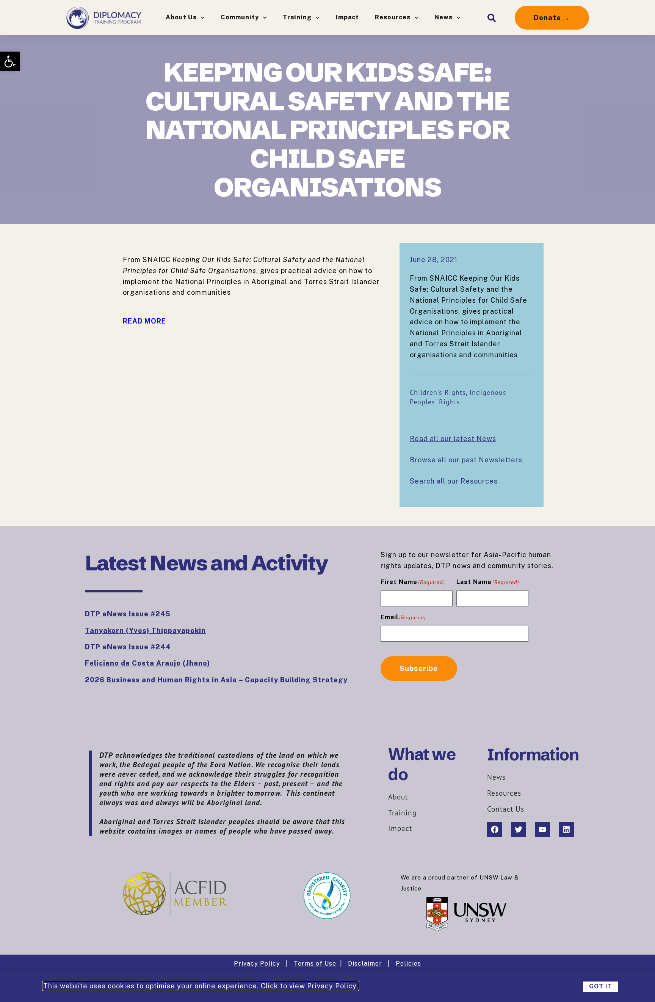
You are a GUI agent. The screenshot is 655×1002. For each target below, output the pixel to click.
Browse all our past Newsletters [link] (466, 460)
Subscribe (419, 668)
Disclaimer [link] (365, 963)
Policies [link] (408, 963)
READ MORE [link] (144, 321)
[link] (10, 61)
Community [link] (240, 17)
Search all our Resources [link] (454, 481)
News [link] (443, 17)
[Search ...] (492, 18)
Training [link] (297, 17)
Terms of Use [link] (315, 963)
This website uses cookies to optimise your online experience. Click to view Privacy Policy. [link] (200, 986)
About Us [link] (181, 17)
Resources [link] (393, 17)
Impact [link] (347, 17)
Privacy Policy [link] (257, 963)
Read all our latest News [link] (453, 439)
